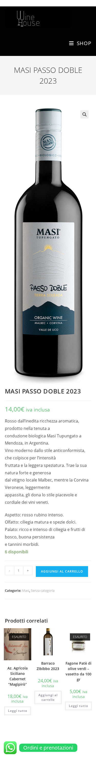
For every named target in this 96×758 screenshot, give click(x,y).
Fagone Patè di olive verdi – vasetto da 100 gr (78, 671)
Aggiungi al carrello (62, 571)
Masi (25, 590)
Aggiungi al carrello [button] (48, 697)
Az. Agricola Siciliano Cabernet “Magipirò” (17, 676)
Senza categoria (43, 590)
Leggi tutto (17, 710)
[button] (84, 114)
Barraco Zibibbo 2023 (48, 666)
